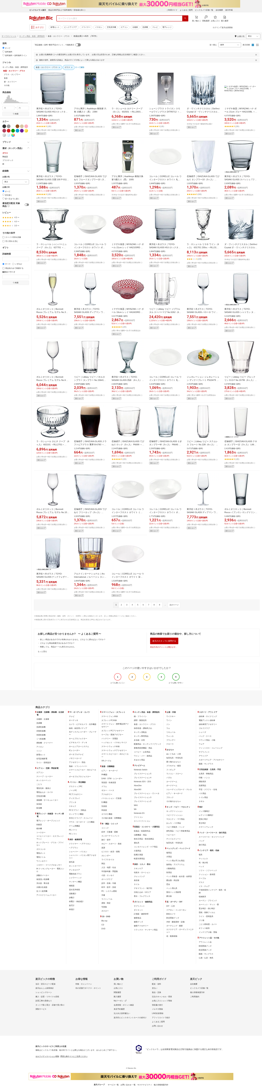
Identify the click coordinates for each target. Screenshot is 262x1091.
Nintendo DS (139, 813)
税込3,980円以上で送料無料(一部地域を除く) (66, 10)
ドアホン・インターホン (176, 910)
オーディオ (73, 720)
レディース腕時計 (206, 815)
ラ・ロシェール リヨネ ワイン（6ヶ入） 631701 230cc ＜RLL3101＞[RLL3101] (203, 247)
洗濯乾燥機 (40, 727)
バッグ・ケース (205, 736)
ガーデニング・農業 (174, 926)
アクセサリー (106, 794)
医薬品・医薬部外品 (142, 831)
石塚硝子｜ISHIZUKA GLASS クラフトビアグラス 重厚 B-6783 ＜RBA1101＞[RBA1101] (90, 444)
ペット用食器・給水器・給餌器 (179, 876)
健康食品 (137, 918)
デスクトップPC (75, 786)
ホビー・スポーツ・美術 (111, 844)
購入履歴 (117, 997)
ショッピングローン (43, 992)
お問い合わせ (157, 1026)
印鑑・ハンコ (204, 778)
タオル (201, 801)
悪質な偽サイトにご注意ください (74, 1056)
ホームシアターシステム (79, 746)
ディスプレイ (74, 798)
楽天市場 (229, 10)
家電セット (55, 27)
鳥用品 (169, 872)
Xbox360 (137, 789)
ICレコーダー (74, 750)
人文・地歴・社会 (108, 867)
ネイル (136, 884)
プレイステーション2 (142, 801)
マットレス (203, 859)
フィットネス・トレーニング (210, 748)
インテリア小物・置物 (208, 932)
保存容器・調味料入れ (143, 728)
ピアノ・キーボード (109, 771)
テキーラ (170, 744)
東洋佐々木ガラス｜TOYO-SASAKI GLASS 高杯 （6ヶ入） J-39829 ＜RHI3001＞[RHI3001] (128, 380)
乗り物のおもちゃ (173, 762)
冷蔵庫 (135, 27)
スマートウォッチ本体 (110, 746)
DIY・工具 (170, 906)
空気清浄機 (111, 27)
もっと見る (42, 651)
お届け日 (6, 187)
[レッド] (8, 131)
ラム (168, 728)
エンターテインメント (110, 836)
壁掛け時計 (203, 819)
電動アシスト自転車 (207, 720)
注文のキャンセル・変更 (162, 997)
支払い (154, 988)
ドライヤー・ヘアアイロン (80, 844)
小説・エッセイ (107, 875)
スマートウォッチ (206, 827)
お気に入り (118, 988)
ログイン (216, 27)
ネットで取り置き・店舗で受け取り (50, 1005)
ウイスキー (170, 716)
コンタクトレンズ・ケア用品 (146, 847)
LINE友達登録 (157, 1013)
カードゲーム (171, 782)
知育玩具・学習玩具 (174, 758)
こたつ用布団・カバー (208, 924)
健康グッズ (138, 922)
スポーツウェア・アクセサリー (211, 760)
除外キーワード (8, 272)
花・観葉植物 (171, 936)
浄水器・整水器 (42, 883)
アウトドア (203, 756)
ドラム (104, 786)
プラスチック (7, 160)
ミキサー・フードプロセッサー (49, 865)
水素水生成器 (41, 887)
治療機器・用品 (140, 835)
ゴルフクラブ (204, 728)
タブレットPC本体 (109, 720)
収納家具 (202, 897)
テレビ (155, 27)
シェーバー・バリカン (78, 852)
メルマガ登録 (157, 1009)
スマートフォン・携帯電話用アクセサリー (115, 725)
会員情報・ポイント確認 (124, 1005)
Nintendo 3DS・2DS (142, 782)
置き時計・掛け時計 (207, 908)
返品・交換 (156, 992)
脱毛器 (71, 862)
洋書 (103, 895)
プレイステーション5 (142, 774)
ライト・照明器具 (43, 763)
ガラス (5, 153)
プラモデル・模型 (173, 766)
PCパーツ (73, 830)
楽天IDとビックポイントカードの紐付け (130, 1018)
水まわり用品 (139, 760)
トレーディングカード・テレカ (179, 789)
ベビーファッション (174, 815)
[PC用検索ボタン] (185, 18)
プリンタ (72, 802)
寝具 (200, 855)
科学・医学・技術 (108, 887)
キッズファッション (174, 811)
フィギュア (170, 770)
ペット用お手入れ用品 (175, 861)
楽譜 (103, 848)
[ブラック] (4, 126)
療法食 (169, 896)
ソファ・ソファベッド (208, 870)
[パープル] (22, 131)
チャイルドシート (173, 839)
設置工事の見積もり (43, 1001)
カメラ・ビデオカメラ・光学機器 (82, 724)
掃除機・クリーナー (44, 743)
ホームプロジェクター (78, 739)
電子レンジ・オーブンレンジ (48, 821)
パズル (169, 778)
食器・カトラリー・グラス (145, 724)
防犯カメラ (170, 914)
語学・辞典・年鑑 (108, 883)
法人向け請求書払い (122, 1013)
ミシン (39, 751)
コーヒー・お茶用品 (142, 752)
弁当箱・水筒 (139, 740)
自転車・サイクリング (208, 716)
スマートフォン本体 (109, 716)
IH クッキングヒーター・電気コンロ (50, 870)
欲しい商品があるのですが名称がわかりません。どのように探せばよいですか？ (73, 639)
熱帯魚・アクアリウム (175, 864)
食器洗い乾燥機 (42, 879)
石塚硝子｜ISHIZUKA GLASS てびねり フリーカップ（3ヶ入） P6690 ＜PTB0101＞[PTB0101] (90, 512)
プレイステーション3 (142, 797)
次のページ (174, 605)
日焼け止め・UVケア (142, 892)
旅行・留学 (106, 840)
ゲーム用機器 (74, 826)
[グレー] (8, 126)
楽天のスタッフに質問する (164, 641)
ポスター (105, 911)
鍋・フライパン (140, 716)
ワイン (169, 720)
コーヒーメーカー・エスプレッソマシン (50, 837)
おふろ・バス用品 (173, 823)
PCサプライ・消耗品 (77, 810)
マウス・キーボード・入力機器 (81, 822)
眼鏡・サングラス (206, 764)
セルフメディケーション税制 (47, 1056)
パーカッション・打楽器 (111, 798)
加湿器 (39, 804)
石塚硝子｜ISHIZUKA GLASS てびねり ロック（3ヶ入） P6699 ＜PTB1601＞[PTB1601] (128, 444)
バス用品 (202, 793)
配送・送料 (156, 984)
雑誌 (103, 863)
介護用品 (137, 851)
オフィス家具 (204, 928)
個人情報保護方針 (197, 992)
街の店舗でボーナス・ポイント (88, 988)
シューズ (202, 732)
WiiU (136, 805)
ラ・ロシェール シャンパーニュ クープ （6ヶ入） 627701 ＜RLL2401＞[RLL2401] (51, 247)
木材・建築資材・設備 (175, 922)
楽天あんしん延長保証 (44, 988)
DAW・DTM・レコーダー (111, 778)
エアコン (124, 27)
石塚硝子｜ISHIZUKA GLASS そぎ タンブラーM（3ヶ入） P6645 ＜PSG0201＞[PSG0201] (165, 444)
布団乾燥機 (40, 735)
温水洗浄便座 (74, 890)
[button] (2, 99)
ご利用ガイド (171, 10)
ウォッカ (170, 736)
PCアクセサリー (75, 794)
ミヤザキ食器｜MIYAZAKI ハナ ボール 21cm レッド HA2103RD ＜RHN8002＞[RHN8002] (128, 247)
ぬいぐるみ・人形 (173, 754)
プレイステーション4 (142, 778)
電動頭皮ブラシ (75, 874)
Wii (135, 809)
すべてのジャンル (9, 36)
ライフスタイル (107, 859)
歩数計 (71, 897)
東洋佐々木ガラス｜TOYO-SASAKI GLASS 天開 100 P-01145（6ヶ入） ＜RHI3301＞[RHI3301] (52, 179)
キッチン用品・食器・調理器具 (32, 36)
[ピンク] (26, 126)
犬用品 (169, 857)
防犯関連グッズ (205, 946)
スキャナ (72, 806)
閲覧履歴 (117, 992)
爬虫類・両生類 (172, 880)
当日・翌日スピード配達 (45, 984)
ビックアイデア (70, 27)
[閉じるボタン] (257, 54)
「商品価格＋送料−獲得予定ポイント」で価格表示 (53, 45)
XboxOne (138, 785)
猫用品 (169, 853)
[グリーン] (13, 131)
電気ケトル (40, 857)
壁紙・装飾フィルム (207, 912)
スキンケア (138, 868)
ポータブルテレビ (76, 754)
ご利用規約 (194, 997)
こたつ (39, 784)
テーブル (202, 878)
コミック (105, 828)
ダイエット (138, 910)
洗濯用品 (202, 785)
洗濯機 (145, 27)
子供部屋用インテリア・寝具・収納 (212, 891)
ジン (168, 724)
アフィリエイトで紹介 (161, 1018)
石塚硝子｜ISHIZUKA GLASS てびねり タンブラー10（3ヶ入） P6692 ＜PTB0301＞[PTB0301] (203, 179)
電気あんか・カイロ (44, 792)
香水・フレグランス (142, 896)
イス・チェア (204, 886)
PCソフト (73, 834)
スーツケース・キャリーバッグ (211, 837)
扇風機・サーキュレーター (47, 800)
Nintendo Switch (140, 770)
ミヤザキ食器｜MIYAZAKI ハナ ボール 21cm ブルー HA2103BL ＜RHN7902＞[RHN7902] (240, 111)
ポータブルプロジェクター (80, 777)
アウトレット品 (205, 942)
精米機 (39, 828)
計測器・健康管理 (141, 914)
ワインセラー (41, 861)
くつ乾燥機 (40, 739)
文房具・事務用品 (206, 774)
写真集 (104, 907)
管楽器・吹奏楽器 (108, 782)
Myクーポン (118, 1001)
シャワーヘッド (75, 878)
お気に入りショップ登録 (162, 1001)
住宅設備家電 (41, 759)
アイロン (40, 747)
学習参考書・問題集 (109, 871)
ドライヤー (86, 27)
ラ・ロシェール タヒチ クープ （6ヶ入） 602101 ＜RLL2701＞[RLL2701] (52, 444)
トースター (40, 832)
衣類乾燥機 (40, 731)
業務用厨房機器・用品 (143, 748)
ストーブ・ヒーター (44, 776)
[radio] (3, 48)
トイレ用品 (203, 797)
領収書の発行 (157, 1005)
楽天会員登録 (227, 27)
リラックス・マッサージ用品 (146, 930)
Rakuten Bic (41, 18)
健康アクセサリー (141, 926)
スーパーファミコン (142, 821)
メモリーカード (75, 758)
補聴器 (71, 886)
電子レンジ (166, 27)
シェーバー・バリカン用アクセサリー (82, 856)
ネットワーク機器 (76, 814)
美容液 (136, 880)
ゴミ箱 (201, 920)
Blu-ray (104, 921)
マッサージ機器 (75, 882)
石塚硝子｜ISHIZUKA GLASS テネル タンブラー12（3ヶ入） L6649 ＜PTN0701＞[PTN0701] (240, 444)
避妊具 (136, 843)
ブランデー (170, 740)
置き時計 (202, 823)
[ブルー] (17, 131)
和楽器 (104, 810)
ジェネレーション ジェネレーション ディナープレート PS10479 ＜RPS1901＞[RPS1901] (203, 380)
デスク (201, 882)
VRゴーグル (106, 761)
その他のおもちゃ (173, 801)
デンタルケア (74, 870)
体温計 (71, 909)
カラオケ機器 (106, 814)
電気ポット (40, 853)
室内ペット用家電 (173, 892)
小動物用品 (170, 868)
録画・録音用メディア (78, 728)
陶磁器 (5, 157)
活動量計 (72, 894)
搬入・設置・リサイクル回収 (47, 997)
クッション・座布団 (207, 874)
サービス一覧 (113, 1085)
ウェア (201, 744)
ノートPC (73, 790)
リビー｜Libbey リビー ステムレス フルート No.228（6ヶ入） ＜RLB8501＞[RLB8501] (202, 444)
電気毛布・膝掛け (43, 788)
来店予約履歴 (119, 1009)
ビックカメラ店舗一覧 (204, 10)
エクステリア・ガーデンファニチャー (180, 930)
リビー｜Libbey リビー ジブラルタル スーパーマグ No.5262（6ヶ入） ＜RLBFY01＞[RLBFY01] (165, 312)
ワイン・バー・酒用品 (143, 756)
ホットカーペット (43, 780)
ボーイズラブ (106, 879)
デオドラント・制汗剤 (143, 888)
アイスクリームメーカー (46, 895)
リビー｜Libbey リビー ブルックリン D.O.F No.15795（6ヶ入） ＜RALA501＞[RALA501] (239, 380)
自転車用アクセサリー (208, 724)
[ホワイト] (13, 126)
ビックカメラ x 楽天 (37, 10)
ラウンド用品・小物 (207, 740)
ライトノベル (106, 899)
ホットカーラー (75, 866)
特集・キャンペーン (84, 984)
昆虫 (168, 884)
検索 (16, 114)
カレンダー (106, 856)
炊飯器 (39, 825)
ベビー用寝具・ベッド (175, 827)
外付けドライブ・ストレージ (81, 818)
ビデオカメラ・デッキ (78, 742)
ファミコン (138, 817)
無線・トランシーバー (78, 766)
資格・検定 (106, 903)
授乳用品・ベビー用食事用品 (178, 831)
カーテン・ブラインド (208, 901)
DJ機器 (104, 802)
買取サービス (40, 1009)
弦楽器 (104, 806)
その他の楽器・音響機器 (111, 818)
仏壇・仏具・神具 (206, 958)
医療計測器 (138, 855)
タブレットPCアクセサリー (112, 731)
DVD (103, 929)
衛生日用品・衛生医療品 (144, 839)
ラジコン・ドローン (174, 774)
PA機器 (104, 775)
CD (102, 925)
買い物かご (118, 984)
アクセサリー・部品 (77, 762)
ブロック (170, 797)
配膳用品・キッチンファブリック (147, 744)
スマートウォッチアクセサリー (114, 750)
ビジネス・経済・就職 (110, 852)
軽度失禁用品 (139, 859)
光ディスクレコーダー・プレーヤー (82, 733)
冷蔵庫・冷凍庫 (42, 719)
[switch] (27, 204)
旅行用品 (202, 845)
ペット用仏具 (171, 888)
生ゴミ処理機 (41, 891)
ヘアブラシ (73, 848)
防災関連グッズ (172, 918)
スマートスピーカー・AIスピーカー (82, 771)
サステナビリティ (144, 1085)
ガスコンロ (40, 849)
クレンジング (139, 876)
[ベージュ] (22, 126)
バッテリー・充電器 (109, 739)
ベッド (201, 866)
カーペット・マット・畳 (209, 904)
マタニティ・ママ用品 (175, 819)
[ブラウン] (17, 126)
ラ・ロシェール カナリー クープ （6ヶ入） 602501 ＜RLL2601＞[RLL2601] (127, 111)
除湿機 (39, 808)
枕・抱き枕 (203, 863)
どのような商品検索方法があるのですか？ (57, 643)
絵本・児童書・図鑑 (109, 832)
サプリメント (139, 906)
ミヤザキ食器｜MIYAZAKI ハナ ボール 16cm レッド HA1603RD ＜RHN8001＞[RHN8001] (128, 312)
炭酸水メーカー (42, 875)
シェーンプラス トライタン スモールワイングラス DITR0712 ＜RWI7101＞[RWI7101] (164, 111)
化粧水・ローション (142, 872)
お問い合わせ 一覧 (128, 1085)
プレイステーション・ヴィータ (146, 793)
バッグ (201, 841)
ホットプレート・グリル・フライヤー (50, 843)
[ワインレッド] (4, 131)
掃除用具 (202, 782)
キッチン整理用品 (141, 736)
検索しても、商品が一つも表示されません (57, 647)
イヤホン (98, 27)
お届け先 (6, 177)
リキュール (170, 732)
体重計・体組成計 (76, 901)
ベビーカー (170, 835)
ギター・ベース (107, 790)
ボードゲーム (171, 785)
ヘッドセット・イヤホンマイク (114, 742)
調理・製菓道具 (140, 720)
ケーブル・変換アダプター (112, 735)
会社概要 (219, 10)
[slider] (2, 103)
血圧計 (71, 905)
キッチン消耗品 (140, 732)
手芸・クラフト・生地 (208, 789)
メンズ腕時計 (204, 811)
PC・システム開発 (109, 891)
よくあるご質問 (186, 10)
